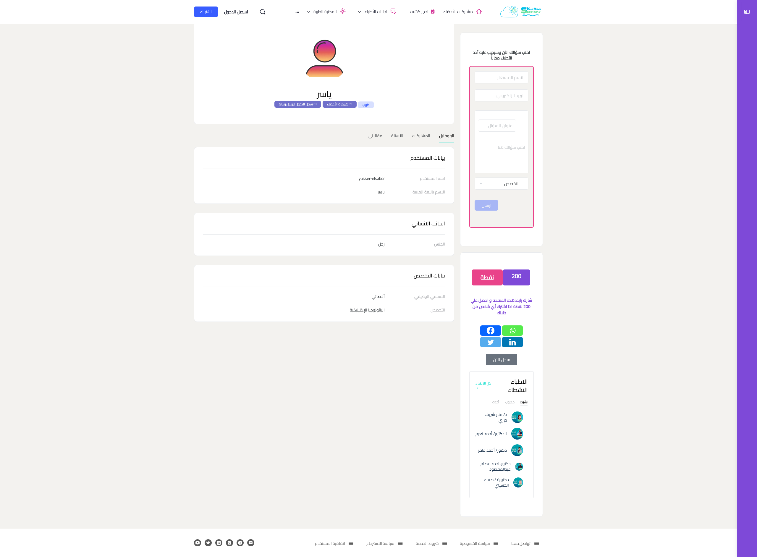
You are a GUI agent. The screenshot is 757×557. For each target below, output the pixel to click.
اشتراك (206, 12)
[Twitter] (490, 342)
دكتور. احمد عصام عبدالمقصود (496, 466)
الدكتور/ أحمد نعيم (491, 433)
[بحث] (262, 11)
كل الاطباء (483, 383)
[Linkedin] (512, 342)
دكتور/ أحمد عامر (492, 450)
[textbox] (501, 155)
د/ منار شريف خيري (496, 417)
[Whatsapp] (512, 330)
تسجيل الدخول (236, 12)
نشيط (524, 403)
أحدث (495, 403)
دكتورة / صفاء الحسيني (496, 482)
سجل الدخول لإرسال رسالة (296, 104)
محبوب (510, 403)
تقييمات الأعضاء (337, 104)
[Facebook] (490, 330)
